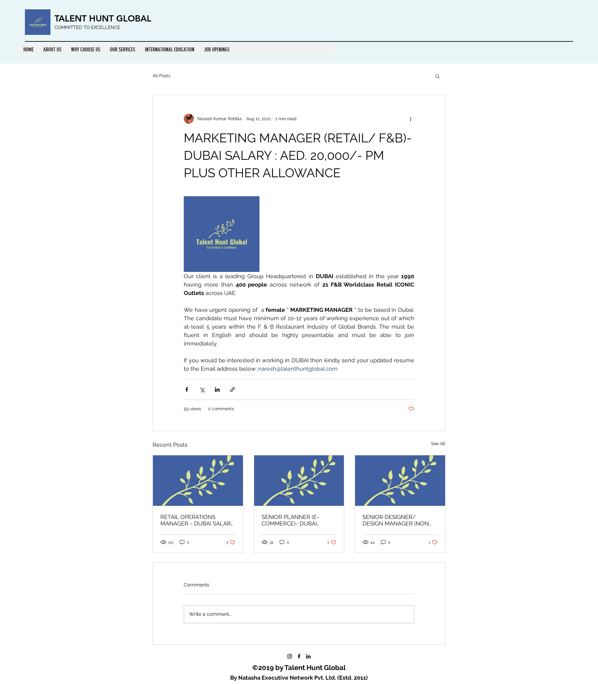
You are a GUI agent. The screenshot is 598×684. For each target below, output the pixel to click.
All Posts (161, 75)
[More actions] (410, 118)
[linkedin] (308, 656)
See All (438, 443)
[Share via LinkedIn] (217, 389)
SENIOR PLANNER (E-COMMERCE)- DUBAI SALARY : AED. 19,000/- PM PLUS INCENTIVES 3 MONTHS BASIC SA (298, 520)
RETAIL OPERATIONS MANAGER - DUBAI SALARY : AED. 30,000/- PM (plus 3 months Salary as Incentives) (197, 520)
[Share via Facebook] (187, 389)
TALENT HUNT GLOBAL (103, 18)
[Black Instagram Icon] (290, 656)
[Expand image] (221, 234)
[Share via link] (232, 389)
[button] (437, 76)
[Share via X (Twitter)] (202, 389)
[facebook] (299, 656)
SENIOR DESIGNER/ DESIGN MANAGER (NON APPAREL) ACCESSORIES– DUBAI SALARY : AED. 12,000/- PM (397, 520)
